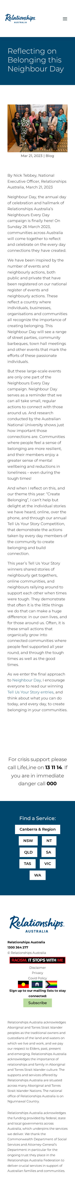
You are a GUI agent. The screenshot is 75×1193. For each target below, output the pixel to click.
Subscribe (37, 1003)
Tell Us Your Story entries (31, 692)
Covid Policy (37, 978)
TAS (27, 863)
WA (37, 875)
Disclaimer (37, 968)
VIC (47, 863)
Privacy (37, 973)
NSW (28, 840)
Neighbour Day (26, 680)
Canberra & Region (38, 829)
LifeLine (26, 767)
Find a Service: (37, 818)
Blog (50, 156)
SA (48, 852)
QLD (28, 852)
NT (49, 840)
